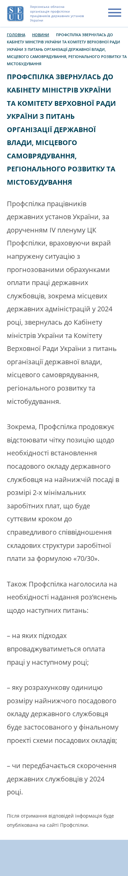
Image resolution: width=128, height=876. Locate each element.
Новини (40, 34)
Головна (16, 34)
